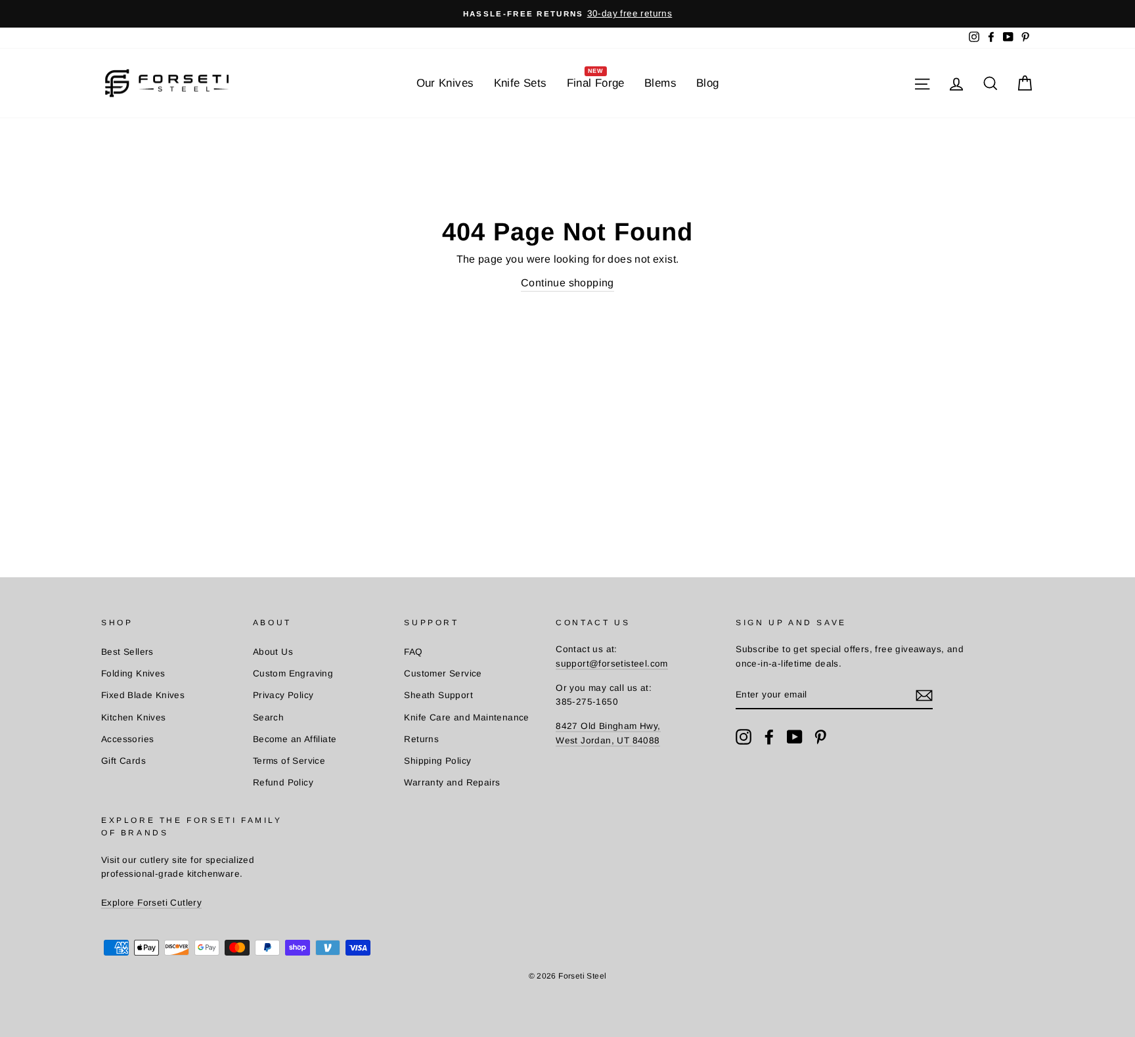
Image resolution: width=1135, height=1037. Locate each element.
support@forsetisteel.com (612, 664)
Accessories (127, 739)
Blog (707, 83)
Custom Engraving (293, 673)
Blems (660, 83)
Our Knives (445, 83)
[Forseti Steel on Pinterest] (820, 737)
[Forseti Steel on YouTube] (795, 737)
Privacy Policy (283, 695)
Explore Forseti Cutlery (151, 903)
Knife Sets (520, 83)
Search (268, 717)
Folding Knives (133, 673)
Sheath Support (438, 695)
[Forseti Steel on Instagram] (743, 737)
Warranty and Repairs (452, 782)
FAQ (413, 652)
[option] (567, 14)
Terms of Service (289, 761)
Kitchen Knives (133, 717)
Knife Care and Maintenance (466, 717)
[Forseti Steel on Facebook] (769, 737)
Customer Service (442, 673)
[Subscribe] (924, 695)
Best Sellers (127, 652)
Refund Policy (283, 782)
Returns (421, 739)
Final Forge (596, 79)
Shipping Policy (437, 761)
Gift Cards (123, 761)
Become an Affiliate (295, 739)
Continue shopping (567, 282)
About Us (273, 652)
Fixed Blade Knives (143, 695)
